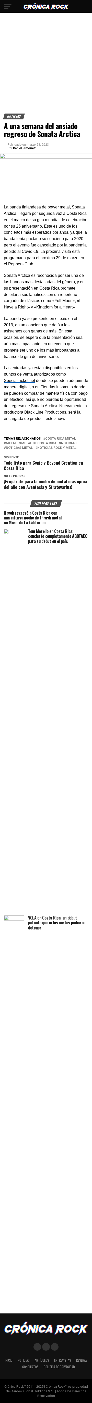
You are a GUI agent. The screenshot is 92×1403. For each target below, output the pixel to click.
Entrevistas (62, 1360)
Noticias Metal (19, 448)
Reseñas (81, 1360)
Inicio (9, 1360)
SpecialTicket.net (19, 380)
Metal (11, 443)
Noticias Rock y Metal (56, 448)
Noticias (68, 443)
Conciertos (30, 1366)
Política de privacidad (59, 1366)
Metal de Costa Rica (38, 443)
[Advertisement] (46, 65)
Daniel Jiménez (24, 148)
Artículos (42, 1360)
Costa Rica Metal (60, 438)
